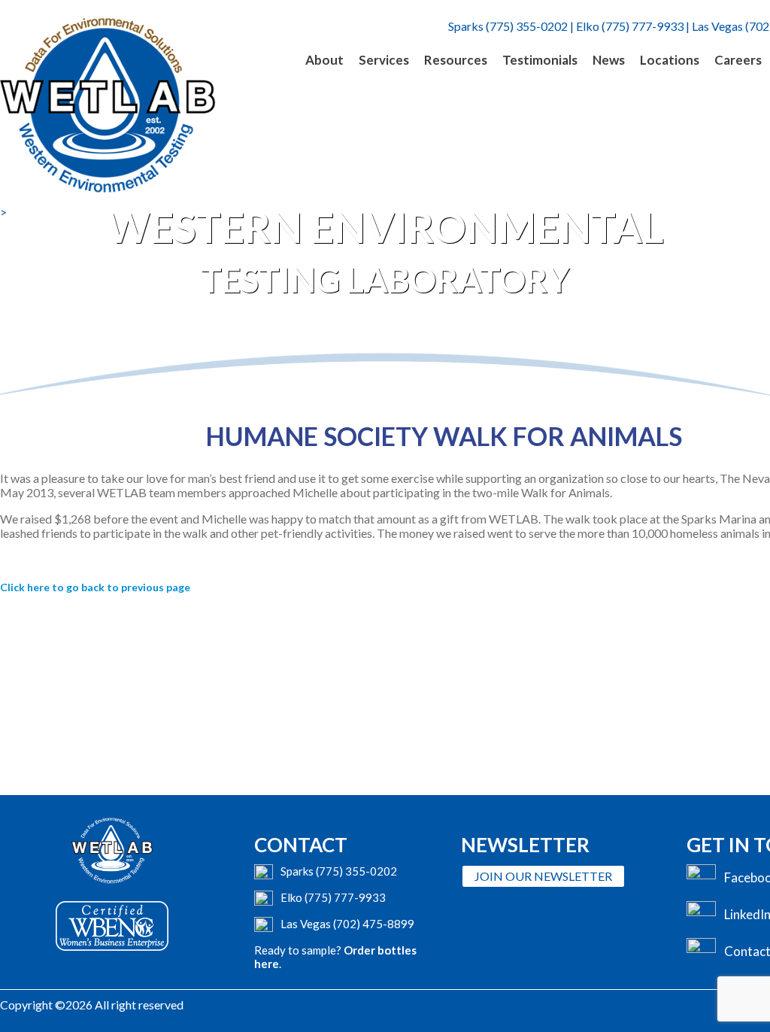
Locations (669, 60)
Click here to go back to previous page (95, 587)
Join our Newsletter (543, 876)
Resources (455, 60)
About (324, 60)
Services (384, 60)
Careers (738, 60)
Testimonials (540, 60)
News (609, 60)
